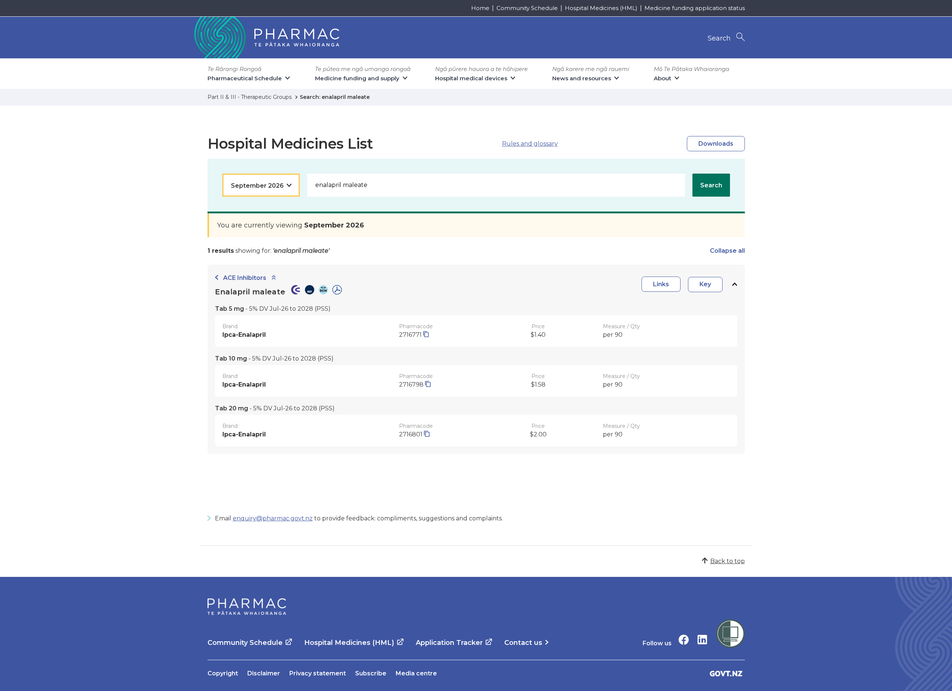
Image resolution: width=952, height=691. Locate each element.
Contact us (523, 643)
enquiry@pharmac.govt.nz (273, 518)
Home (480, 8)
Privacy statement (317, 673)
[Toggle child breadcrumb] (273, 278)
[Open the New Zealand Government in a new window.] (726, 673)
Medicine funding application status (694, 8)
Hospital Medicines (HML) (601, 8)
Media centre (416, 673)
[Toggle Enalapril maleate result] (734, 284)
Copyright (223, 673)
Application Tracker (449, 643)
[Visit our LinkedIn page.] (702, 639)
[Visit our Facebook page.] (683, 639)
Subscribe (370, 673)
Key (705, 284)
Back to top (727, 561)
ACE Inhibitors (244, 277)
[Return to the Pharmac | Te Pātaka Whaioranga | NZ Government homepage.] (266, 37)
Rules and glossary (530, 143)
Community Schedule (527, 8)
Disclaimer (263, 673)
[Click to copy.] (426, 334)
